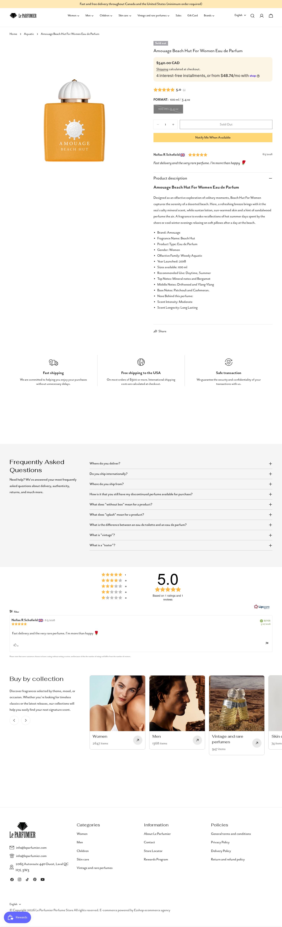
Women (82, 834)
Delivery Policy (221, 851)
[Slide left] (14, 720)
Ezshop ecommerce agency (152, 910)
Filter (16, 611)
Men (80, 842)
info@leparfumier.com (31, 848)
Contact (149, 842)
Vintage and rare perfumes (95, 868)
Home (13, 34)
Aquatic (29, 34)
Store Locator (153, 851)
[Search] (252, 16)
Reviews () (169, 89)
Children (83, 851)
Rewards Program (156, 859)
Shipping (162, 69)
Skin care (83, 859)
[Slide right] (25, 720)
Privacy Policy (220, 842)
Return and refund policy (228, 859)
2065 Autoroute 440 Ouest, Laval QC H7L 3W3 (42, 867)
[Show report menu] (267, 643)
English (238, 15)
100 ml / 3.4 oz (170, 110)
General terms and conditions (231, 834)
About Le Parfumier (157, 834)
